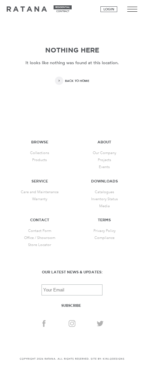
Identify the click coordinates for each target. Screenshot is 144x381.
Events (104, 167)
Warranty (39, 199)
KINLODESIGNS (114, 359)
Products (39, 160)
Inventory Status (104, 199)
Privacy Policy (104, 231)
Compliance (104, 238)
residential (62, 7)
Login (108, 9)
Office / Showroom (39, 238)
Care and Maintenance (40, 192)
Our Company (104, 153)
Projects (104, 160)
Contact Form (39, 231)
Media (104, 206)
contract (62, 11)
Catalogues (104, 192)
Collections (39, 153)
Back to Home (77, 81)
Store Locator (39, 245)
